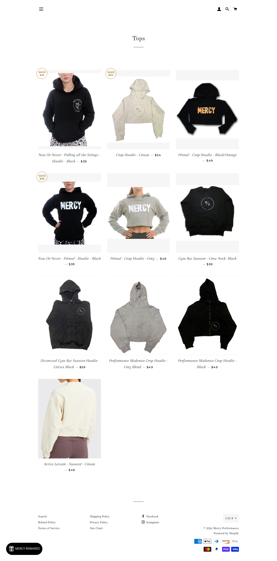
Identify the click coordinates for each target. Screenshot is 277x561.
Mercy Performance (226, 528)
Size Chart (96, 528)
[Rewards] (24, 549)
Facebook (152, 516)
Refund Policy (47, 522)
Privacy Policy (99, 522)
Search (42, 516)
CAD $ (229, 518)
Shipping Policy (100, 516)
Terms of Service (49, 528)
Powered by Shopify (226, 533)
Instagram (152, 522)
